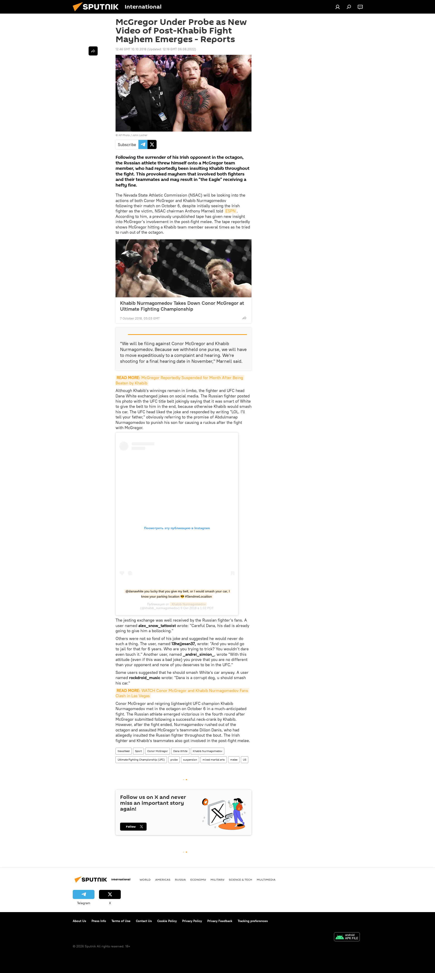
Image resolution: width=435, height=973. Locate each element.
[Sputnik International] (97, 12)
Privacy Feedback (219, 921)
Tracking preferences (253, 921)
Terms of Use (120, 921)
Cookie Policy (167, 921)
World (145, 879)
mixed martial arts (214, 759)
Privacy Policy (192, 921)
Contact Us (144, 921)
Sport (138, 751)
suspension (190, 759)
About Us (79, 921)
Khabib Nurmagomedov (188, 604)
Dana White (180, 751)
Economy (198, 879)
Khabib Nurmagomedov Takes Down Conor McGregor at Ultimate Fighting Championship (182, 306)
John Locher (139, 135)
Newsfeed (124, 751)
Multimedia (266, 879)
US (244, 759)
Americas (162, 879)
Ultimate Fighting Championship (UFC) (141, 759)
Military (217, 879)
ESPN (230, 211)
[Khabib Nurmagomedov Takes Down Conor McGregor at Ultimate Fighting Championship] (183, 268)
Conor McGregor (157, 751)
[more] (244, 317)
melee (233, 759)
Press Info (99, 921)
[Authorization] (337, 6)
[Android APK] (346, 937)
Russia (180, 879)
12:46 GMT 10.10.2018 (131, 49)
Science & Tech (240, 879)
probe (174, 759)
